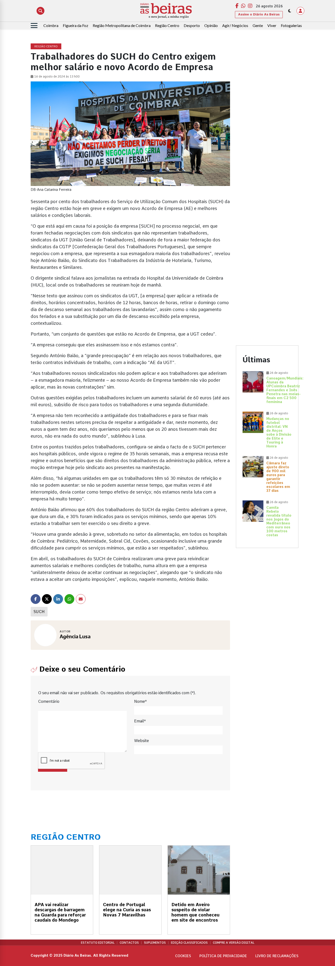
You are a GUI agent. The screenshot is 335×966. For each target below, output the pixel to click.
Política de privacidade (223, 956)
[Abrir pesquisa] (40, 11)
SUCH (39, 611)
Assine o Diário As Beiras (259, 14)
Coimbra (50, 25)
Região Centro (167, 25)
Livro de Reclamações (276, 956)
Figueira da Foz (75, 25)
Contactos (129, 942)
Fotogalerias (291, 25)
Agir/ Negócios (235, 25)
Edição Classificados (189, 942)
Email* (140, 721)
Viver (271, 25)
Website (141, 740)
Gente (258, 25)
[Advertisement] (267, 117)
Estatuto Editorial (98, 942)
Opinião (211, 25)
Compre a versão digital (233, 942)
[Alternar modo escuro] (290, 11)
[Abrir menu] (34, 25)
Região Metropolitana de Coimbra (122, 25)
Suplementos (155, 942)
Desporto (192, 25)
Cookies (183, 956)
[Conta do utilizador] (300, 11)
